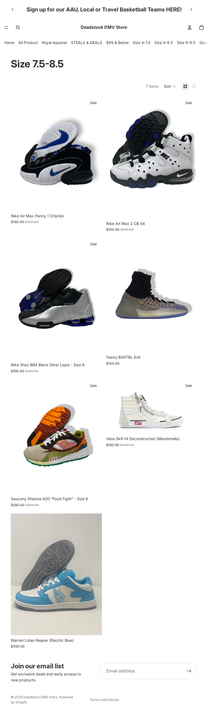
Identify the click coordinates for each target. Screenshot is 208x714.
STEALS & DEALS (86, 42)
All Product (28, 42)
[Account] (190, 27)
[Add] (93, 351)
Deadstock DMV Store (40, 697)
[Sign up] (189, 671)
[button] (170, 86)
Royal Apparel (54, 42)
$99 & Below (117, 42)
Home (9, 42)
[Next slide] (191, 9)
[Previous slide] (13, 9)
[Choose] (93, 202)
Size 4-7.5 (141, 42)
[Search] (18, 27)
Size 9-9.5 (186, 42)
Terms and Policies (104, 700)
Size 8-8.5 (163, 42)
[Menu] (6, 27)
